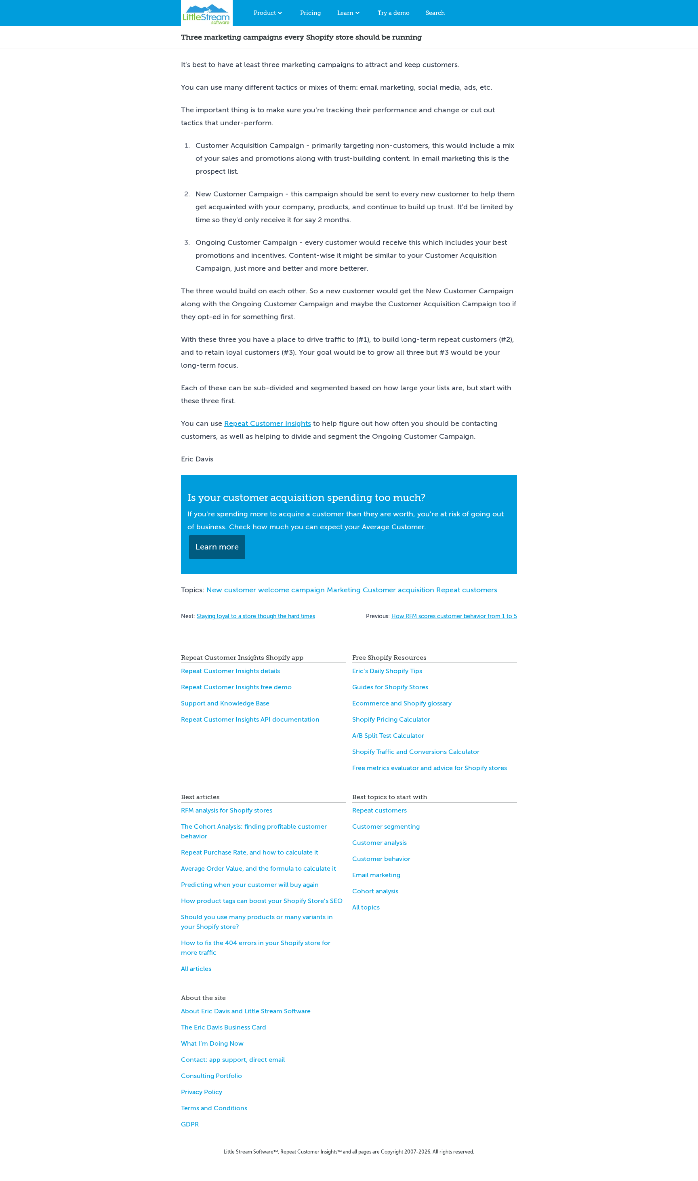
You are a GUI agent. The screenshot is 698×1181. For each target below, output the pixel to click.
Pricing (310, 13)
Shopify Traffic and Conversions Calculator (415, 752)
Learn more (217, 547)
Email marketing (376, 875)
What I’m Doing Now (212, 1043)
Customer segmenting (386, 826)
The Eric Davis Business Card (223, 1027)
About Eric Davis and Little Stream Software (246, 1011)
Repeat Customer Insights (267, 423)
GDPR (190, 1124)
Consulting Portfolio (211, 1076)
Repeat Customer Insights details (230, 671)
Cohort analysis (375, 891)
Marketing (344, 590)
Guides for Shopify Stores (390, 687)
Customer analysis (379, 842)
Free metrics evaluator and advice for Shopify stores (429, 768)
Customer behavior (381, 859)
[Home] (207, 13)
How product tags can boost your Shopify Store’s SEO (262, 901)
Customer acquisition (398, 590)
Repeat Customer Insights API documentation (250, 719)
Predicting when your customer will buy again (250, 884)
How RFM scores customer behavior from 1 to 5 (454, 616)
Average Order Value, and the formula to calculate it (258, 868)
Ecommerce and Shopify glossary (402, 703)
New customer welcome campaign (265, 590)
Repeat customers (466, 590)
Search (435, 13)
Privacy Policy (201, 1092)
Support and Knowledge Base (225, 703)
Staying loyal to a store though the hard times (256, 616)
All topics (366, 907)
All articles (196, 969)
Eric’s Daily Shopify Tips (387, 671)
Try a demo (394, 13)
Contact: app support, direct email (233, 1059)
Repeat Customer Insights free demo (236, 687)
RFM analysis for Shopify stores (226, 810)
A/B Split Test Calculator (388, 735)
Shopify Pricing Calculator (391, 719)
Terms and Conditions (214, 1108)
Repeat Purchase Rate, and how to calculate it (249, 852)
